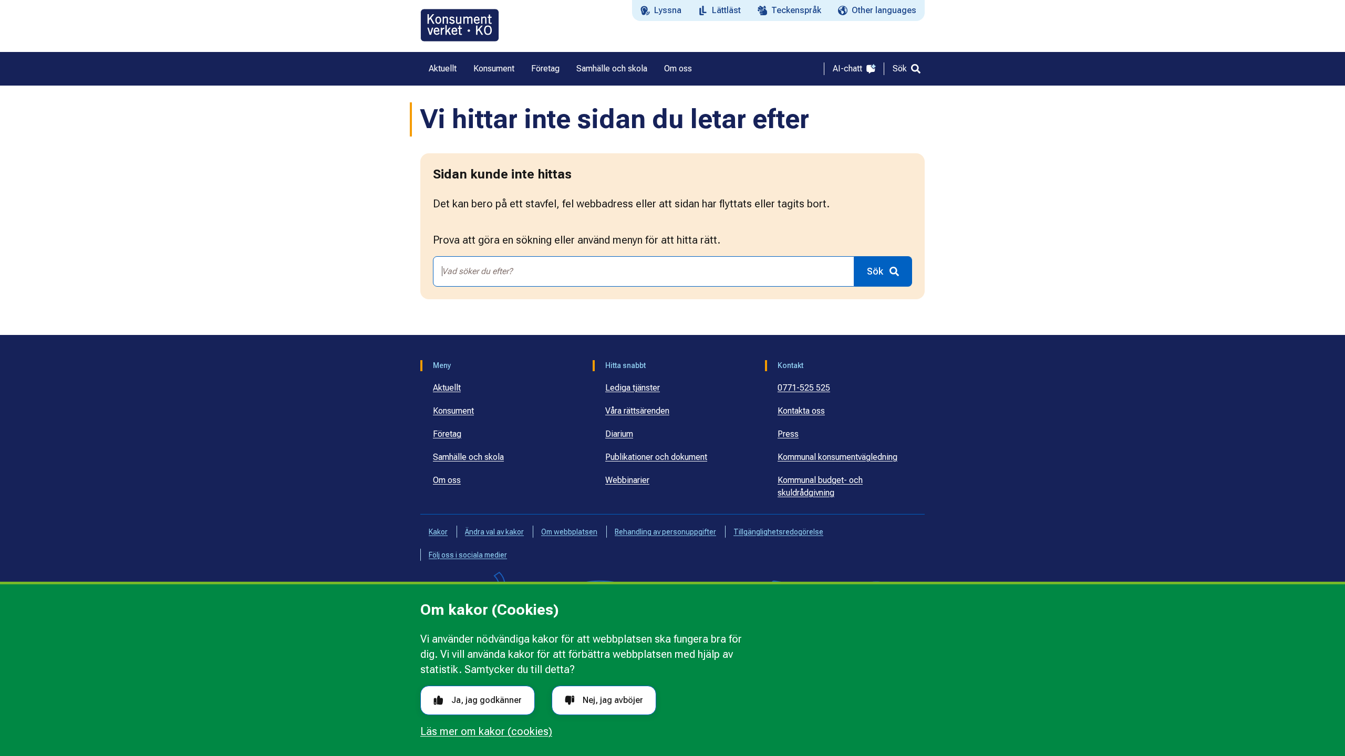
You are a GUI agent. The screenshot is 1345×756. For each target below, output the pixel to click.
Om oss (447, 480)
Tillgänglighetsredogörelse (778, 532)
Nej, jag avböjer (613, 700)
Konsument (453, 411)
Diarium (619, 434)
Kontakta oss (801, 411)
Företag (447, 434)
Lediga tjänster (632, 388)
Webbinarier (627, 480)
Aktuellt (447, 388)
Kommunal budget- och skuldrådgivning (820, 486)
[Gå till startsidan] (459, 25)
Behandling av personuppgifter (665, 532)
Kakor (438, 532)
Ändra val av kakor (494, 532)
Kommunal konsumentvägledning (837, 457)
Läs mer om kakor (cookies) (486, 731)
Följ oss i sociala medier (468, 555)
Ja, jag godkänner (486, 700)
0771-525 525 (804, 388)
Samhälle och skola (468, 457)
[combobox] (643, 271)
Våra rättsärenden (637, 411)
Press (788, 434)
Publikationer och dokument (656, 457)
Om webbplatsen (569, 532)
